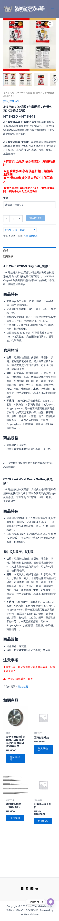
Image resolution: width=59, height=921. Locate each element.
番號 (5, 197)
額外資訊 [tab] (8, 256)
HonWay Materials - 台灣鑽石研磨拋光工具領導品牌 (30, 8)
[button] (50, 24)
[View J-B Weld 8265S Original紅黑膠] (41, 79)
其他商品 (14, 101)
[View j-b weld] (9, 79)
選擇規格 (15, 818)
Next (54, 79)
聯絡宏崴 (23, 686)
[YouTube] (36, 888)
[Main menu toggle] (52, 9)
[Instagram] (27, 888)
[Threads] (31, 888)
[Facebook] (22, 888)
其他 (12, 92)
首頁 (5, 92)
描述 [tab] (5, 250)
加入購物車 (35, 218)
